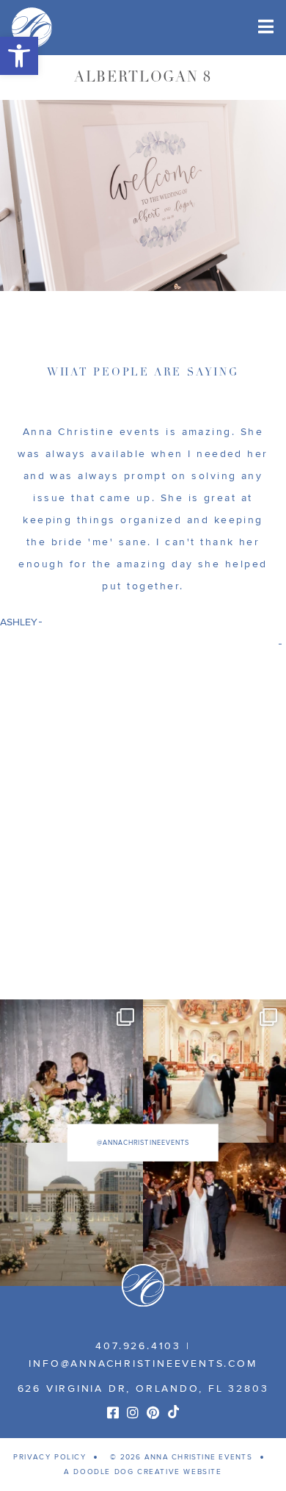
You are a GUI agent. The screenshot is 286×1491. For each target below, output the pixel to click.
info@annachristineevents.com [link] (143, 1363)
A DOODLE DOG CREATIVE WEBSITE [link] (142, 1471)
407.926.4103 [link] (137, 1346)
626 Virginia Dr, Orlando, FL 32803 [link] (143, 1388)
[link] (19, 56)
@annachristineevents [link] (143, 1142)
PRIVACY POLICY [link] (49, 1457)
